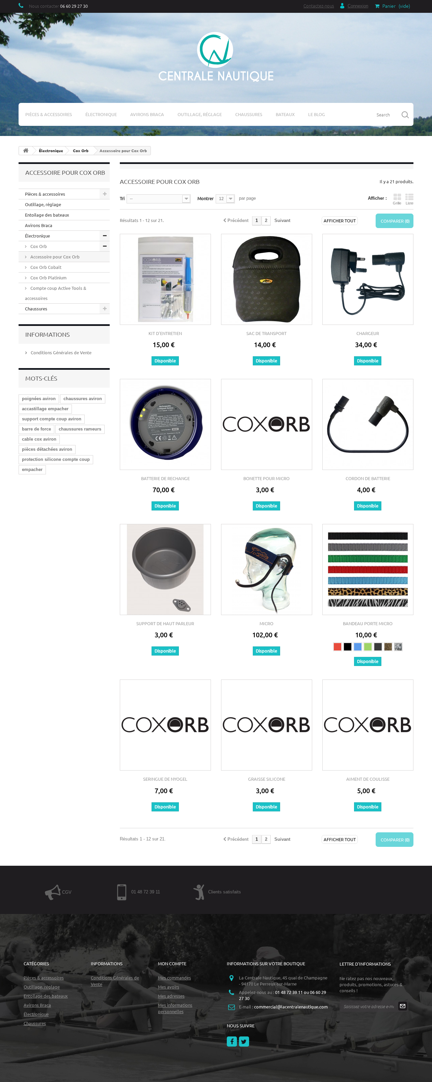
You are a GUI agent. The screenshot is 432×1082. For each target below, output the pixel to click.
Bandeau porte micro (368, 623)
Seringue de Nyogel (165, 779)
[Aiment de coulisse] (368, 725)
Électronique (101, 114)
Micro (266, 623)
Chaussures (248, 114)
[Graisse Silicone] (266, 725)
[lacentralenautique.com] (216, 55)
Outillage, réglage (200, 114)
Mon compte (172, 963)
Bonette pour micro (266, 478)
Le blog (316, 114)
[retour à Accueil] (25, 150)
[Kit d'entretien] (165, 279)
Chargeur (367, 333)
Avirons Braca (147, 114)
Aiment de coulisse (367, 779)
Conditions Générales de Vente (60, 352)
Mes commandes (174, 977)
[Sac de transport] (266, 279)
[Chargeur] (368, 279)
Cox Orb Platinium (47, 277)
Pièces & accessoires (48, 114)
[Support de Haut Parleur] (165, 569)
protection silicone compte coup (56, 459)
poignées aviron (39, 398)
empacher (32, 469)
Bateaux (285, 114)
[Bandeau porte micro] (368, 569)
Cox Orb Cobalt (45, 267)
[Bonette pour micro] (266, 424)
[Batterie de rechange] (165, 424)
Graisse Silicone (266, 779)
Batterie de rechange (165, 478)
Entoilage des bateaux (47, 215)
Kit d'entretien (165, 333)
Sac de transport (266, 333)
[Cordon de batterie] (368, 424)
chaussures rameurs (80, 429)
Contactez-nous (318, 5)
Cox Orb (38, 246)
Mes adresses (171, 996)
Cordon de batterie (368, 478)
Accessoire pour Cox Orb (54, 256)
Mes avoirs (168, 987)
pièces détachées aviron (47, 449)
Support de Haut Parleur (165, 623)
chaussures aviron (82, 398)
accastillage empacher (45, 408)
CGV (66, 892)
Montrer (205, 198)
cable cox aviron (39, 439)
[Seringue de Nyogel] (165, 725)
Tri (122, 198)
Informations (47, 334)
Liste (409, 203)
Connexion (358, 5)
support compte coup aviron (51, 418)
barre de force (36, 429)
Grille (397, 203)
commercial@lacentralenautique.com (291, 1006)
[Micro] (266, 569)
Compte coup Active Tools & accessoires (55, 293)
